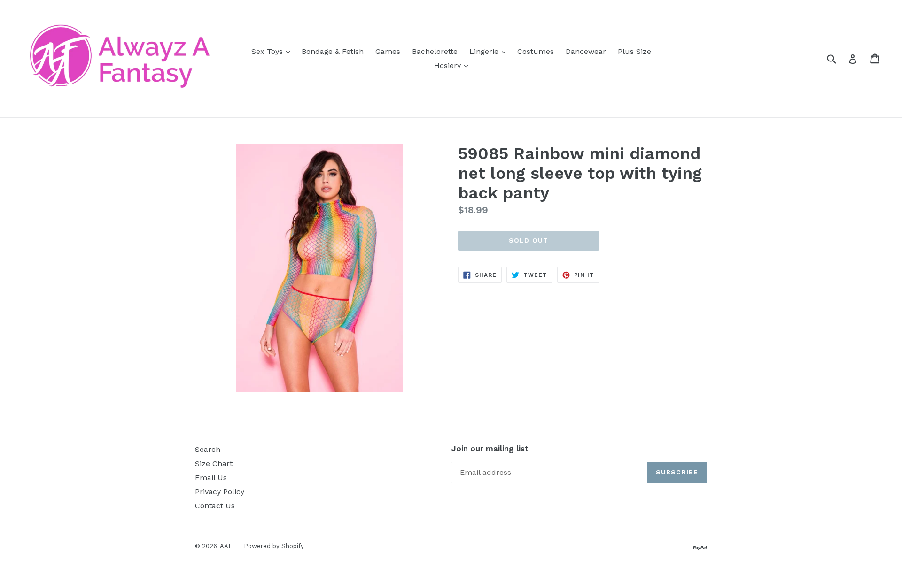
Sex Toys (273, 51)
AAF (226, 545)
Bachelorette (435, 51)
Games (387, 51)
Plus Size (634, 51)
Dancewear (586, 51)
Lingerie (489, 51)
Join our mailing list (490, 448)
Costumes (535, 51)
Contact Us (215, 505)
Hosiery (453, 65)
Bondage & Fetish (333, 51)
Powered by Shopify (274, 545)
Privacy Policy (219, 491)
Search (207, 449)
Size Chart (214, 463)
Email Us (211, 477)
